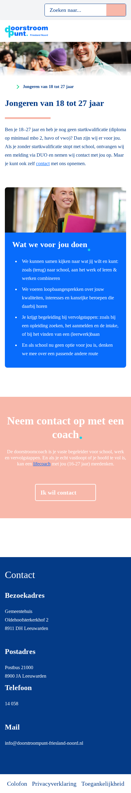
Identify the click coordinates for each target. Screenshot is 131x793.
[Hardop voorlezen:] (8, 10)
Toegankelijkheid (102, 783)
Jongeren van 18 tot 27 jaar (48, 86)
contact (43, 163)
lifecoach (42, 463)
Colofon (17, 783)
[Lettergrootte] (31, 10)
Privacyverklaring (54, 783)
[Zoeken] (116, 10)
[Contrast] (19, 10)
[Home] (8, 86)
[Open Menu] (122, 31)
